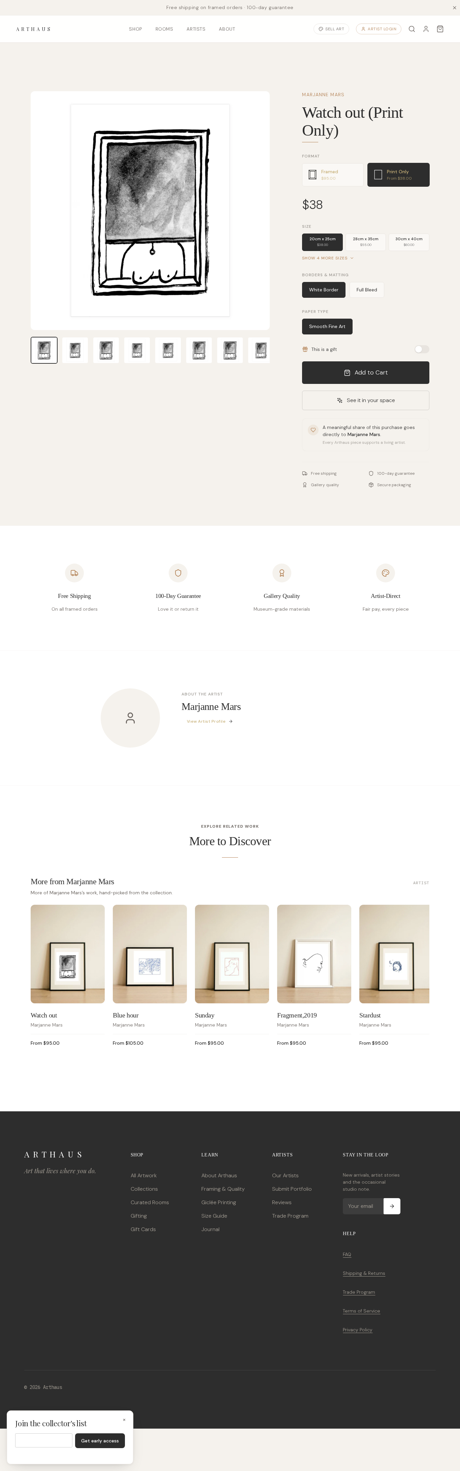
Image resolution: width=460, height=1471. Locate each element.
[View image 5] (168, 350)
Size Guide (214, 1215)
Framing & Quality (223, 1188)
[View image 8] (261, 350)
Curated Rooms (150, 1202)
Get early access (100, 1441)
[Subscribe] (392, 1206)
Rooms (164, 29)
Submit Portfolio (292, 1188)
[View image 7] (230, 350)
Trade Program (290, 1215)
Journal (210, 1229)
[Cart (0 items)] (440, 29)
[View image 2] (75, 350)
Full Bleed (367, 290)
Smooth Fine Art (327, 326)
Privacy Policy (357, 1330)
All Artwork (144, 1175)
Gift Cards (143, 1229)
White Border (323, 290)
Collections (144, 1188)
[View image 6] (199, 350)
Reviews (282, 1202)
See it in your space (371, 400)
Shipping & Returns (364, 1273)
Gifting (139, 1215)
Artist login (382, 29)
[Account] (426, 29)
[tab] (333, 174)
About (227, 29)
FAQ (347, 1254)
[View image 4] (137, 350)
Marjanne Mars (323, 95)
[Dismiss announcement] (454, 7)
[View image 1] (44, 350)
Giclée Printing (218, 1202)
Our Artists (285, 1175)
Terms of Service (361, 1311)
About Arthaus (219, 1175)
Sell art (334, 29)
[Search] (412, 29)
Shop (135, 29)
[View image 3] (106, 350)
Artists (196, 29)
